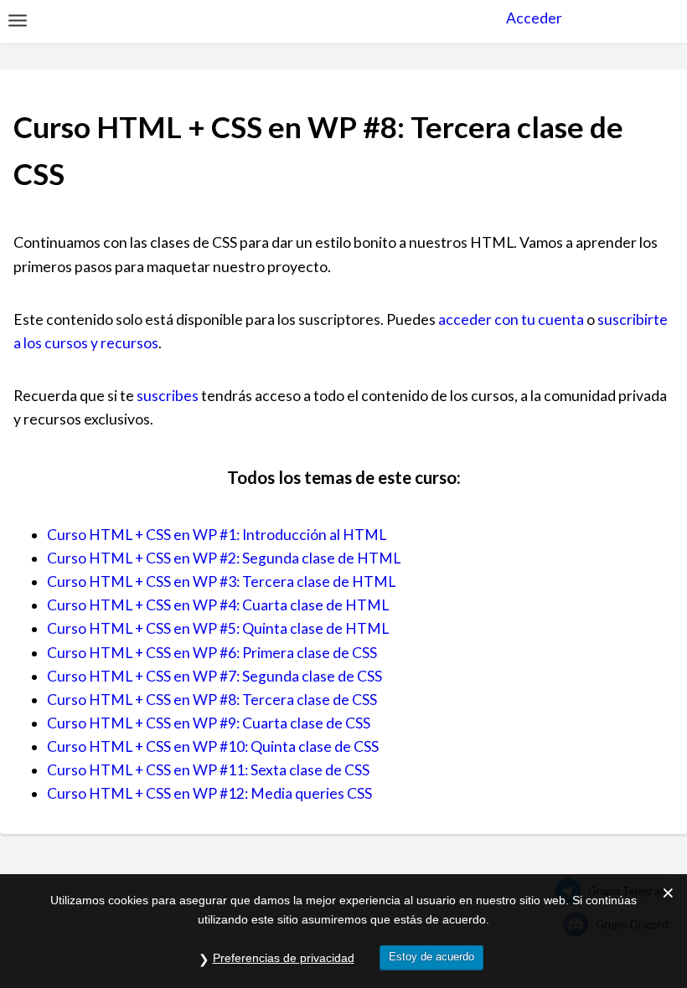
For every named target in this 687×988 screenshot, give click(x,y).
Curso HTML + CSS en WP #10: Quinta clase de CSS (213, 746)
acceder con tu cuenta (511, 319)
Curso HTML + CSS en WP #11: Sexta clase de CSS (208, 770)
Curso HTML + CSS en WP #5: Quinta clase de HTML (218, 628)
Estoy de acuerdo (431, 956)
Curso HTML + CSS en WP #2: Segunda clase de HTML (223, 558)
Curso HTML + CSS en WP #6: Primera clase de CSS (212, 652)
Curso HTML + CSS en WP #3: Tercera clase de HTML (221, 581)
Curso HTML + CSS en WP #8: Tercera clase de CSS (212, 699)
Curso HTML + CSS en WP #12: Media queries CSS (209, 793)
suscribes (168, 395)
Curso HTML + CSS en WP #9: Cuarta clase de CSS (208, 723)
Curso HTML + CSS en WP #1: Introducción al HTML (216, 534)
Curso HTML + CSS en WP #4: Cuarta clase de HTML (218, 605)
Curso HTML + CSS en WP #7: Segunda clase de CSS (214, 676)
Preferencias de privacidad (283, 958)
